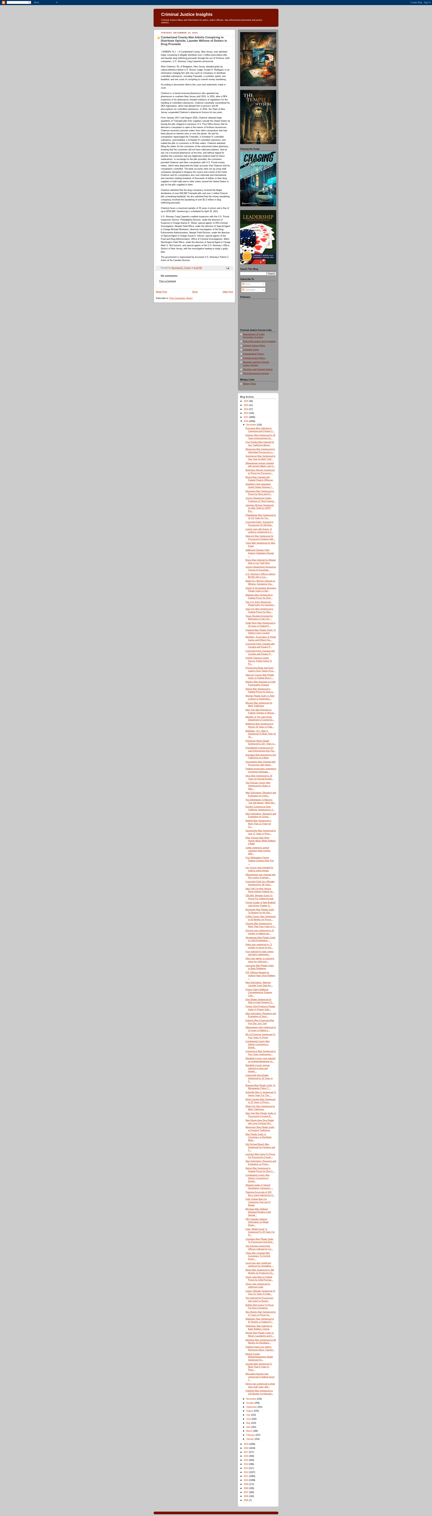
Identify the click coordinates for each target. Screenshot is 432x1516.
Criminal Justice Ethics (254, 358)
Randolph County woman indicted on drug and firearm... (258, 1068)
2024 (246, 409)
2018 (246, 1448)
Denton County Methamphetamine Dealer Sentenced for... (259, 1357)
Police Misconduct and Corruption (259, 341)
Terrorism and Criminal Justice (258, 369)
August (250, 1411)
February (250, 1435)
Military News (249, 384)
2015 (246, 1460)
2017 (246, 1452)
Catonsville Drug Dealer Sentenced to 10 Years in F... (259, 1078)
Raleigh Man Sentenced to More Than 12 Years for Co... (258, 824)
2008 (246, 1488)
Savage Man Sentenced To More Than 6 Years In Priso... (259, 1367)
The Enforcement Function (256, 373)
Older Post (228, 292)
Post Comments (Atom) (181, 298)
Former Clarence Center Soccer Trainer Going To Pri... (259, 661)
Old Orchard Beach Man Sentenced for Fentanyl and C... (260, 1147)
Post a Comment (167, 281)
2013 (246, 1468)
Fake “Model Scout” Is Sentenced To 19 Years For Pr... (260, 1232)
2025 (246, 405)
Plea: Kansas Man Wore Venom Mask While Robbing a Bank (261, 841)
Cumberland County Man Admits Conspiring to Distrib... (258, 1044)
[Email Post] (227, 268)
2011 (246, 1476)
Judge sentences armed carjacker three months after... (258, 851)
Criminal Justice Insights (186, 14)
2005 (246, 1500)
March (249, 1431)
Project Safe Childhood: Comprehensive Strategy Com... (259, 992)
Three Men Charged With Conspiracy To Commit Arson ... (258, 1256)
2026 (246, 401)
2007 (246, 1492)
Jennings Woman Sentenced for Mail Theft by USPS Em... (260, 508)
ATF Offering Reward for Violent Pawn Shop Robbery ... (260, 975)
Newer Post (161, 292)
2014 (246, 1464)
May (248, 1423)
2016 (246, 1456)
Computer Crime (251, 350)
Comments (249, 290)
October (250, 1403)
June (249, 1419)
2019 (246, 1444)
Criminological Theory (253, 354)
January (250, 1439)
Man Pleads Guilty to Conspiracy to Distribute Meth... (259, 1137)
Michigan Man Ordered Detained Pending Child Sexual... (258, 1212)
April (248, 1427)
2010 (246, 1480)
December (251, 425)
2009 (246, 1484)
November (251, 1399)
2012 (246, 1472)
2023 (246, 413)
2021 (246, 417)
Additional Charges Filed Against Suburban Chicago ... (260, 553)
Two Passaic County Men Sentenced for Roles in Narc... (258, 786)
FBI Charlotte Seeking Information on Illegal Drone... (257, 1222)
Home (195, 292)
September (252, 1407)
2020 (246, 421)
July (248, 1415)
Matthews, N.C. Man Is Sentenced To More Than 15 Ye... (261, 734)
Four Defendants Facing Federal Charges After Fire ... (260, 861)
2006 (246, 1496)
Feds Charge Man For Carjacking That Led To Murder (258, 1202)
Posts (247, 284)
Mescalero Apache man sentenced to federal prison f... (260, 1377)
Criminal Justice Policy (254, 345)
